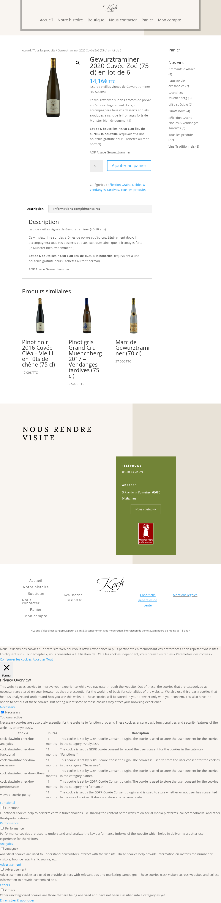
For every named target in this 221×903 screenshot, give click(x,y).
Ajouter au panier (129, 165)
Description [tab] (35, 209)
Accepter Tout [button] (43, 659)
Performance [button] (9, 823)
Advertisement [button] (10, 864)
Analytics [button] (6, 844)
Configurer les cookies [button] (16, 659)
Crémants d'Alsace (182, 69)
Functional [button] (7, 803)
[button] (78, 63)
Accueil (46, 19)
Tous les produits (44, 50)
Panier (147, 19)
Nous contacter (123, 19)
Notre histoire (70, 19)
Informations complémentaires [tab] (76, 209)
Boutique (96, 19)
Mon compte (169, 19)
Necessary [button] (7, 707)
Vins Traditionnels (182, 146)
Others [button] (5, 885)
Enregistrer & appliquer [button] (17, 900)
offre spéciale (178, 104)
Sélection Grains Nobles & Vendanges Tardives (184, 123)
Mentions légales (185, 595)
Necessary (12, 712)
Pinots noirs (177, 111)
